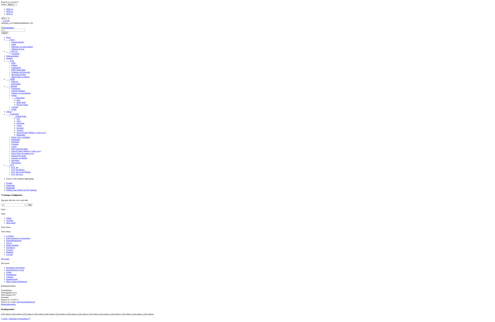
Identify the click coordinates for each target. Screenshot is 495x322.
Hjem (8, 37)
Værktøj (14, 107)
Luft (10, 61)
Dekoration (18, 98)
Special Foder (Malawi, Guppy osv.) (31, 132)
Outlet (13, 109)
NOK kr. (9, 11)
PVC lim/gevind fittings (21, 172)
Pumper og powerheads (21, 93)
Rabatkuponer (12, 279)
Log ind (9, 254)
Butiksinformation (8, 304)
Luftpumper (16, 68)
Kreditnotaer (11, 275)
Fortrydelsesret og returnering (18, 238)
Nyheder (9, 220)
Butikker (9, 252)
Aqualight (15, 54)
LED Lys (12, 51)
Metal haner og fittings (20, 77)
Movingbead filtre (18, 74)
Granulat (20, 128)
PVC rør (14, 167)
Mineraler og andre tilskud (22, 47)
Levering (10, 236)
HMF (10, 79)
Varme (14, 95)
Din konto (5, 259)
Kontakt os (10, 247)
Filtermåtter (16, 84)
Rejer (10, 40)
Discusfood (16, 163)
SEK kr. (9, 14)
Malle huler (21, 102)
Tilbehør (11, 86)
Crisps (19, 126)
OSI (18, 119)
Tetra (18, 121)
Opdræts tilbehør (18, 91)
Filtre (13, 63)
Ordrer (9, 272)
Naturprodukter (17, 42)
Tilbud (8, 112)
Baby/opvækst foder (19, 149)
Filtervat (14, 81)
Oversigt (9, 250)
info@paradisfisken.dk (25, 302)
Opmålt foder (18, 116)
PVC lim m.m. (17, 174)
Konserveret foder (18, 156)
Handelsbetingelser (14, 241)
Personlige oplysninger (15, 268)
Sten (18, 100)
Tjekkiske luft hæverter (20, 72)
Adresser (9, 277)
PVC (10, 165)
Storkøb (9, 58)
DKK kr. (9, 9)
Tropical (19, 130)
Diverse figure (22, 105)
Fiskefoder (12, 114)
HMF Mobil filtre (18, 70)
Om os (9, 243)
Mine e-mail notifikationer (16, 281)
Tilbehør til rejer (17, 49)
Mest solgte (10, 223)
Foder (13, 44)
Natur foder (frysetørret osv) (22, 153)
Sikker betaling (12, 245)
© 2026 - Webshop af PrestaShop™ (15, 319)
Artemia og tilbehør (19, 158)
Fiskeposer (15, 88)
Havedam (15, 160)
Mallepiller (20, 135)
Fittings (14, 65)
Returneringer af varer (15, 270)
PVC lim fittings (18, 170)
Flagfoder (20, 123)
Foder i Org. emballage (20, 137)
